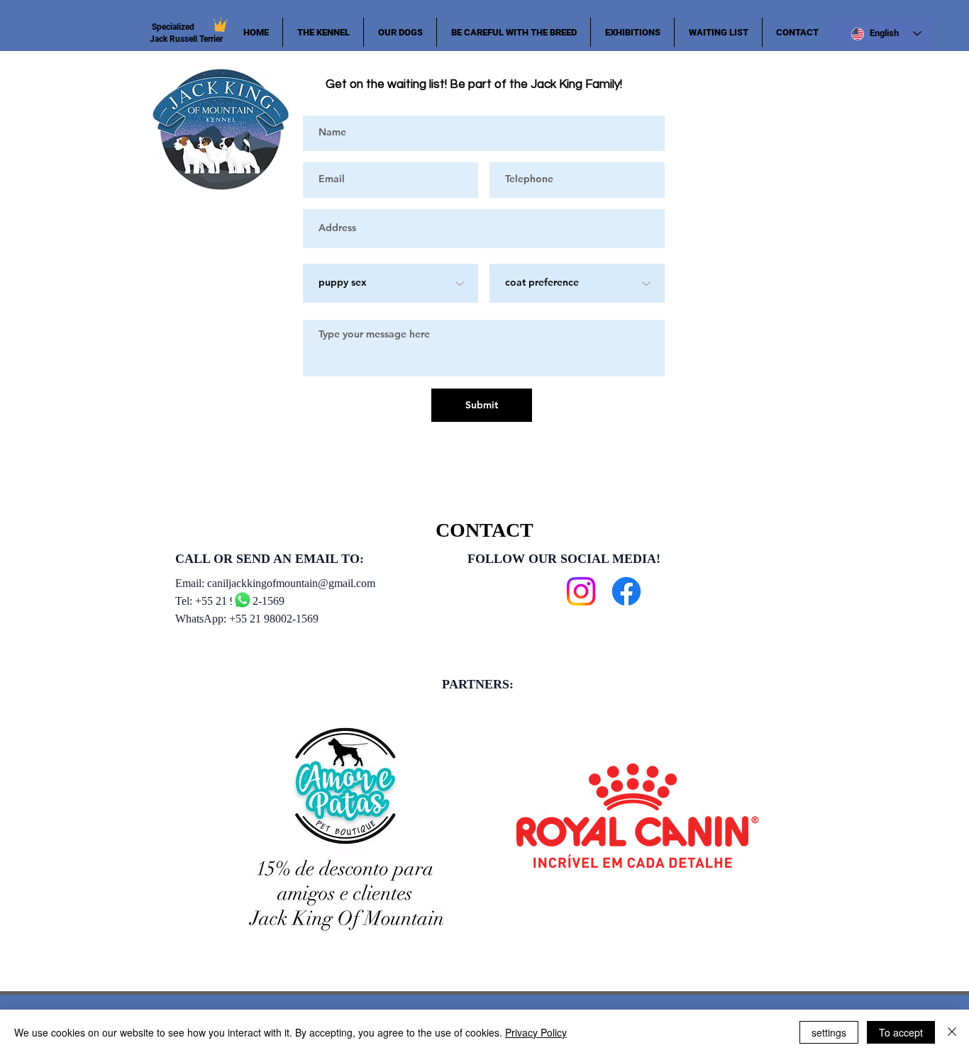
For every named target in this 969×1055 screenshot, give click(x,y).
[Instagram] (581, 591)
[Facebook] (626, 591)
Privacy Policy (536, 1032)
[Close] (951, 1032)
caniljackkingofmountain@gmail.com (291, 583)
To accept (901, 1032)
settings (829, 1032)
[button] (400, 32)
